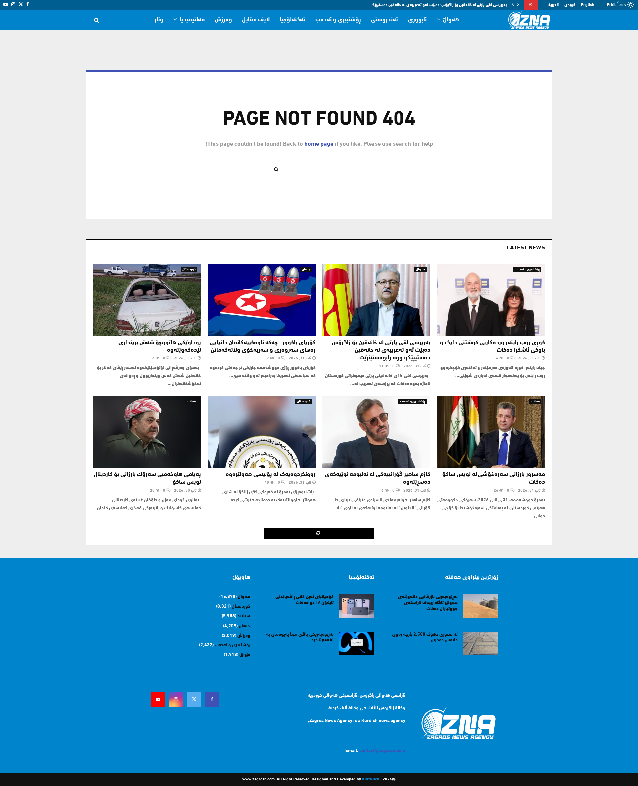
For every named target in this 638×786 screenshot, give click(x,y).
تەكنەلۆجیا (292, 20)
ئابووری (417, 20)
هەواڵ (451, 20)
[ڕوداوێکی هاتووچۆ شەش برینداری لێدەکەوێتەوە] (147, 300)
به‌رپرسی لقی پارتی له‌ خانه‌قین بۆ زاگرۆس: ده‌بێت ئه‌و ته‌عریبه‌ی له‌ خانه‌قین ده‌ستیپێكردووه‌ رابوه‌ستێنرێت (380, 350)
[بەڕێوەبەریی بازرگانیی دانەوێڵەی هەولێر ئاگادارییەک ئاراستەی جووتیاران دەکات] (480, 606)
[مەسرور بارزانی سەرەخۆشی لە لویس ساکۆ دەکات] (491, 432)
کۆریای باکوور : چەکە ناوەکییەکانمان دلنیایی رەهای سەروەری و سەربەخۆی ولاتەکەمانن (437, 5)
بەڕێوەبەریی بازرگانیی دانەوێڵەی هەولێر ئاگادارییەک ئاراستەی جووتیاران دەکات (428, 602)
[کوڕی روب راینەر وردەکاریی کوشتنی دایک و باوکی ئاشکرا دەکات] (491, 300)
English (587, 5)
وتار (159, 20)
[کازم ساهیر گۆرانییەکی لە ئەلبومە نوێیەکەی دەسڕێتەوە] (376, 432)
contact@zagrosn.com (382, 750)
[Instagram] (176, 699)
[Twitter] (194, 699)
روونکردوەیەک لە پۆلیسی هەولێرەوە (271, 475)
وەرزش (223, 20)
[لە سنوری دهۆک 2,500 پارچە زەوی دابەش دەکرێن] (480, 643)
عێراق (244, 654)
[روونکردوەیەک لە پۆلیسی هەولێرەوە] (262, 432)
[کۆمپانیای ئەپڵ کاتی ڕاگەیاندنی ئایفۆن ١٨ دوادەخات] (356, 606)
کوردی (569, 5)
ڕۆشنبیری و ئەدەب (338, 20)
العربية (553, 5)
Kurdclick (370, 779)
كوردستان (189, 269)
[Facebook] (212, 699)
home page (318, 144)
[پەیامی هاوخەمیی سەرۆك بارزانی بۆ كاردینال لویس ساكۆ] (147, 432)
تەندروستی (384, 20)
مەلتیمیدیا (192, 20)
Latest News (526, 248)
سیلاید (535, 401)
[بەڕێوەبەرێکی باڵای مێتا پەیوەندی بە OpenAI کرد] (356, 643)
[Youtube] (158, 699)
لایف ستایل (256, 20)
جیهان (306, 269)
